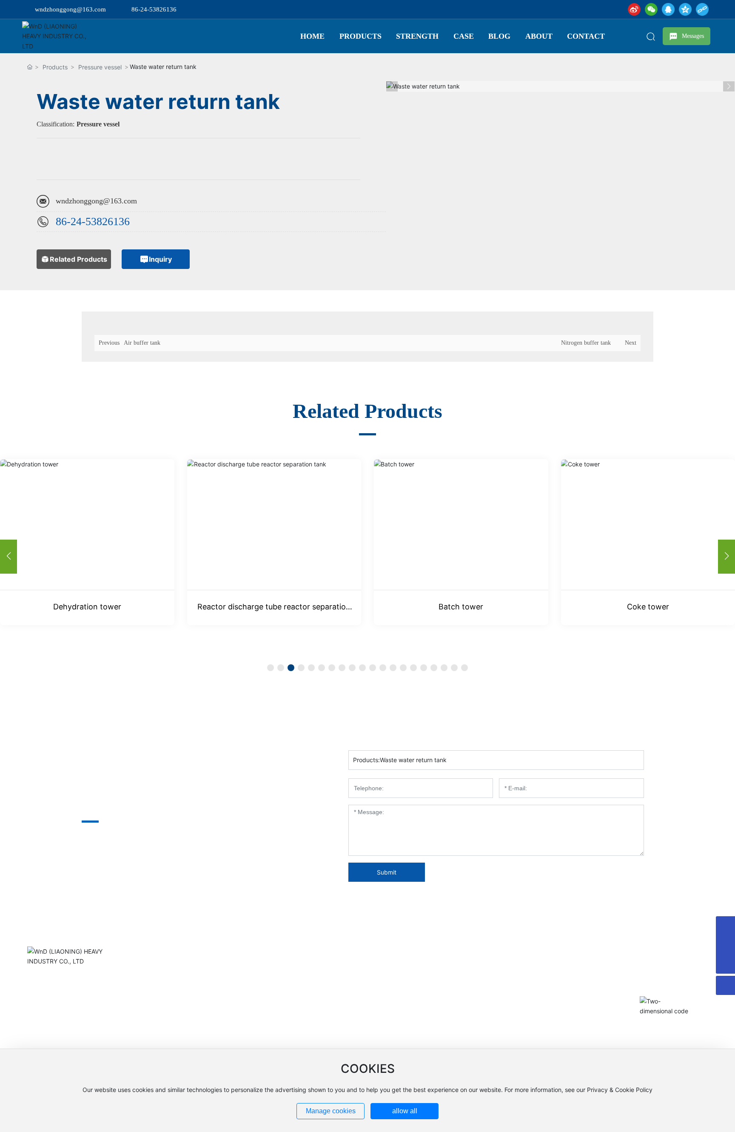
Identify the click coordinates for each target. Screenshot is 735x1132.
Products (55, 67)
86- (63, 221)
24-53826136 (100, 221)
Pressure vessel (100, 67)
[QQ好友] (668, 9)
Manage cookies (331, 1111)
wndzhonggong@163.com (70, 9)
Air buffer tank (142, 343)
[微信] (651, 9)
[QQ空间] (685, 9)
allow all (404, 1111)
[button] (726, 557)
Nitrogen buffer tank (586, 343)
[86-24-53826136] (725, 945)
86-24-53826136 (154, 9)
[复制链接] (702, 9)
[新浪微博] (634, 9)
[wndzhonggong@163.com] (725, 925)
